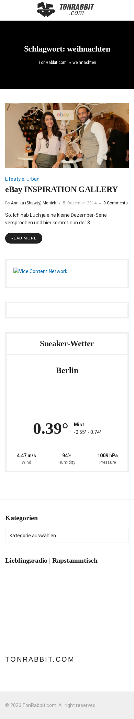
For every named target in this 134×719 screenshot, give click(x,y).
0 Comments (115, 203)
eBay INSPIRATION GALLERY (61, 189)
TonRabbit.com (40, 659)
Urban (33, 179)
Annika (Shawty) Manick (33, 203)
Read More (24, 238)
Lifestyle (14, 179)
